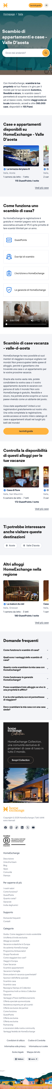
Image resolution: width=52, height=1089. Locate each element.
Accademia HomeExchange (15, 948)
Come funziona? (10, 892)
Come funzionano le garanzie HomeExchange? (18, 678)
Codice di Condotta (36, 1040)
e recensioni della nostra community (19, 1028)
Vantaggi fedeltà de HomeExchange (19, 1031)
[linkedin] (22, 827)
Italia (20, 14)
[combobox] (26, 53)
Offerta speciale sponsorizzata (16, 1001)
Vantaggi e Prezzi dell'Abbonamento (19, 998)
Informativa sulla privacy (15, 1046)
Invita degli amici (10, 905)
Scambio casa (9, 981)
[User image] (34, 161)
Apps (5, 869)
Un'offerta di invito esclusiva (15, 937)
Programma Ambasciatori (14, 951)
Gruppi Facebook (11, 954)
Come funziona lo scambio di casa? (21, 650)
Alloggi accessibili (11, 941)
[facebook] (5, 827)
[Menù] (46, 5)
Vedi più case (42, 187)
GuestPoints (8, 895)
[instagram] (11, 827)
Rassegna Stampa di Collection (17, 988)
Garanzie (7, 902)
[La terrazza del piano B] (21, 164)
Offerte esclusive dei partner (15, 1008)
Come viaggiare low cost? (14, 958)
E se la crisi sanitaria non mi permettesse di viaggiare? (23, 698)
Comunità (7, 872)
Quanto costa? (9, 898)
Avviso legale (18, 1052)
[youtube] (33, 827)
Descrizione (8, 859)
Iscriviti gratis (35, 5)
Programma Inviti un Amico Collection (19, 991)
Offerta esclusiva (10, 1018)
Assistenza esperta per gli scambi (18, 1005)
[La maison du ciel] (21, 599)
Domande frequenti (11, 918)
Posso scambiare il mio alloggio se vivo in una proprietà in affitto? (24, 688)
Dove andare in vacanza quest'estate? (19, 974)
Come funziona (10, 1011)
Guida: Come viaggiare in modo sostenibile (22, 934)
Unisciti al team (10, 862)
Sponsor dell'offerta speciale (15, 978)
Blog (5, 865)
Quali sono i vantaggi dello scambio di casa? (22, 658)
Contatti (6, 921)
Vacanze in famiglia (11, 971)
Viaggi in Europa (10, 961)
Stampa (6, 875)
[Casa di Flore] (21, 485)
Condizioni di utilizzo (16, 1040)
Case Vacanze (9, 964)
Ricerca (45, 52)
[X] (28, 827)
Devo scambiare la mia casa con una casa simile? (24, 708)
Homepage (9, 14)
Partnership (8, 1025)
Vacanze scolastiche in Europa (16, 944)
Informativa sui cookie (38, 1046)
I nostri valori (8, 888)
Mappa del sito (33, 1052)
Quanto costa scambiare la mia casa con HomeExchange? (24, 668)
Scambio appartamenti (13, 968)
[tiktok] (16, 827)
